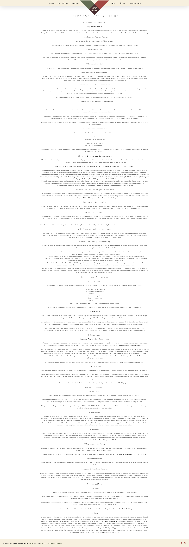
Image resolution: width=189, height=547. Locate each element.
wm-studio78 (43, 543)
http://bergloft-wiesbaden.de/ (109, 521)
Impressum (51, 543)
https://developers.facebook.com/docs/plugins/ (131, 345)
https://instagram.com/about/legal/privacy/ (118, 383)
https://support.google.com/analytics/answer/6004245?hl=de (128, 454)
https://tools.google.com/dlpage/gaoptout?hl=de (102, 440)
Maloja (31, 543)
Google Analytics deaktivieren (104, 450)
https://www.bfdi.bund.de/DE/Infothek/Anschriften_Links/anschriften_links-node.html (100, 198)
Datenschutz (58, 543)
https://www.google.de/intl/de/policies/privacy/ (122, 509)
